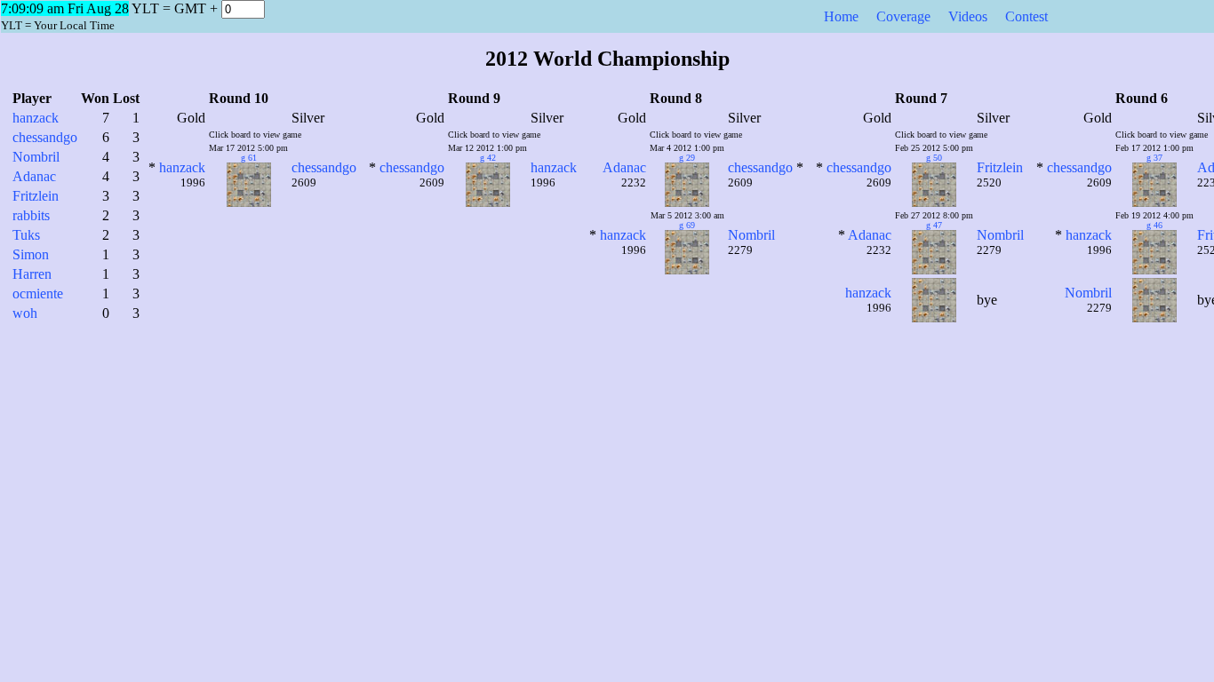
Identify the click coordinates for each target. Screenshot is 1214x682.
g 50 (934, 158)
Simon (30, 254)
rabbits (31, 215)
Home (841, 16)
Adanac (34, 176)
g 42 (488, 158)
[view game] (238, 202)
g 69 (687, 225)
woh (24, 313)
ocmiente (37, 293)
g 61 (249, 158)
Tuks (26, 234)
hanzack (35, 117)
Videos (967, 16)
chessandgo (44, 137)
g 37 (1154, 158)
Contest (1026, 16)
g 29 (687, 158)
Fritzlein (35, 195)
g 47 (934, 225)
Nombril (36, 156)
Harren (32, 274)
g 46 (1154, 225)
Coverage (903, 16)
